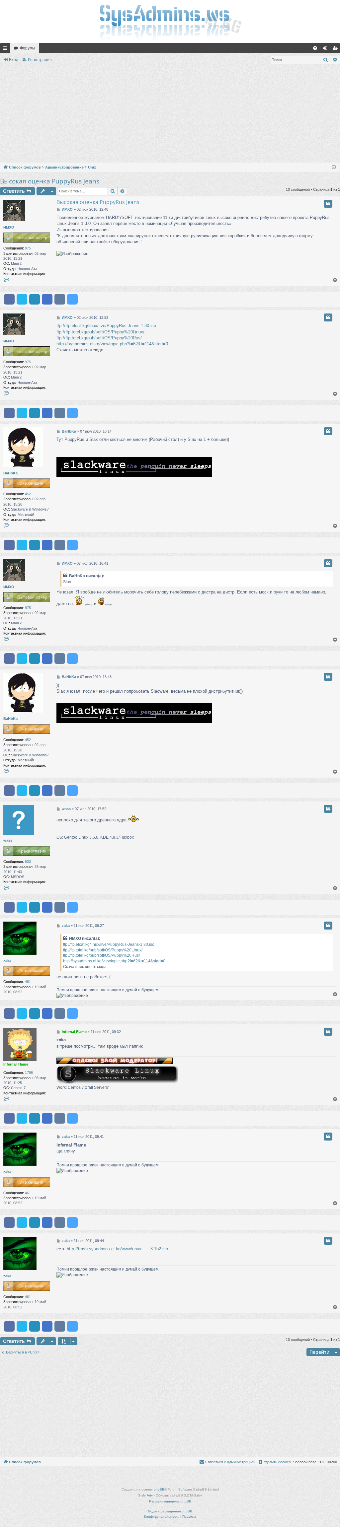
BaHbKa (10, 473)
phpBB (159, 1489)
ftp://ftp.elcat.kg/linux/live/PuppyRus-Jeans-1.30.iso (106, 325)
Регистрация (40, 59)
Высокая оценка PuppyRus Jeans (49, 181)
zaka (7, 961)
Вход (13, 59)
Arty (150, 1495)
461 (28, 982)
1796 (29, 1073)
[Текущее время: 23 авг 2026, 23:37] (334, 167)
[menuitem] (315, 48)
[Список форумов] (170, 21)
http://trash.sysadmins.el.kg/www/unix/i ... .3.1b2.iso (117, 1248)
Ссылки (6, 49)
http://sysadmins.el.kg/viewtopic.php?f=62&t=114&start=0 (112, 343)
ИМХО (8, 227)
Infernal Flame (15, 1064)
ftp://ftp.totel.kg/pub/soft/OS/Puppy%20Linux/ (100, 331)
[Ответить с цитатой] (328, 204)
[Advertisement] (170, 114)
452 (28, 494)
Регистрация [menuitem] (336, 49)
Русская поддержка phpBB (170, 1501)
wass (7, 840)
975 (28, 248)
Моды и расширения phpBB (170, 1511)
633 (28, 862)
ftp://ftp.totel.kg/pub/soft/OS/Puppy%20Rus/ (99, 337)
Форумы (27, 48)
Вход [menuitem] (326, 49)
